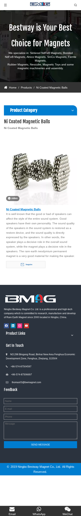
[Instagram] (19, 325)
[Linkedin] (13, 325)
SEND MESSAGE (40, 444)
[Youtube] (26, 325)
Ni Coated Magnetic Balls (23, 209)
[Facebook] (6, 325)
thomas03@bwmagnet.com (26, 382)
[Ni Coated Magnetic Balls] (40, 168)
